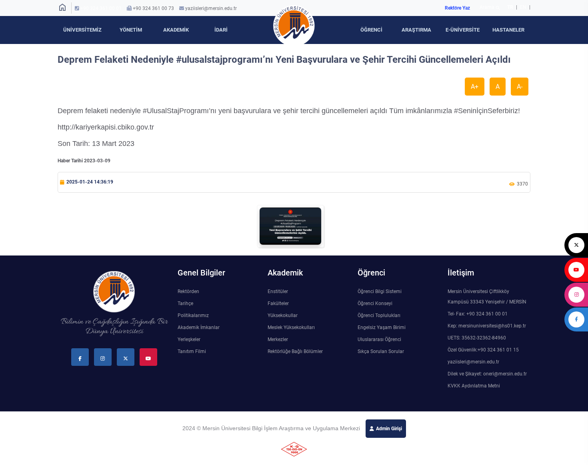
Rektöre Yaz (457, 8)
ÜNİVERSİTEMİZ (82, 30)
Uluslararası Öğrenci (379, 339)
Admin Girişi (389, 428)
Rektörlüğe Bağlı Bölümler (295, 351)
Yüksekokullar (283, 315)
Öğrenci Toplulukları (379, 315)
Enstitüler (278, 291)
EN (524, 7)
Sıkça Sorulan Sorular (381, 351)
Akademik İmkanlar (199, 327)
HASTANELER (508, 30)
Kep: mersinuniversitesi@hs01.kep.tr (487, 326)
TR (510, 7)
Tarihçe (185, 303)
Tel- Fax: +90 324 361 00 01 (478, 314)
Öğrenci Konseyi (375, 303)
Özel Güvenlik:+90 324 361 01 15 (483, 350)
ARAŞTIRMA (416, 30)
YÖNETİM (131, 30)
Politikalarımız (193, 315)
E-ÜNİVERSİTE (463, 30)
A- (519, 86)
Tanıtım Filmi (192, 351)
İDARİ (221, 30)
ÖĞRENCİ (371, 30)
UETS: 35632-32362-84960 (477, 338)
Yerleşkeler (189, 339)
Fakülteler (278, 303)
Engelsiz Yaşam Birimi (382, 327)
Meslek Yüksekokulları (291, 327)
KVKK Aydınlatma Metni (474, 386)
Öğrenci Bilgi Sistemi (380, 291)
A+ (474, 86)
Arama (490, 8)
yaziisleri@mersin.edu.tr (211, 8)
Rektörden (188, 291)
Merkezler (278, 339)
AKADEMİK (176, 30)
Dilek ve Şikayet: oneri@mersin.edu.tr (487, 374)
